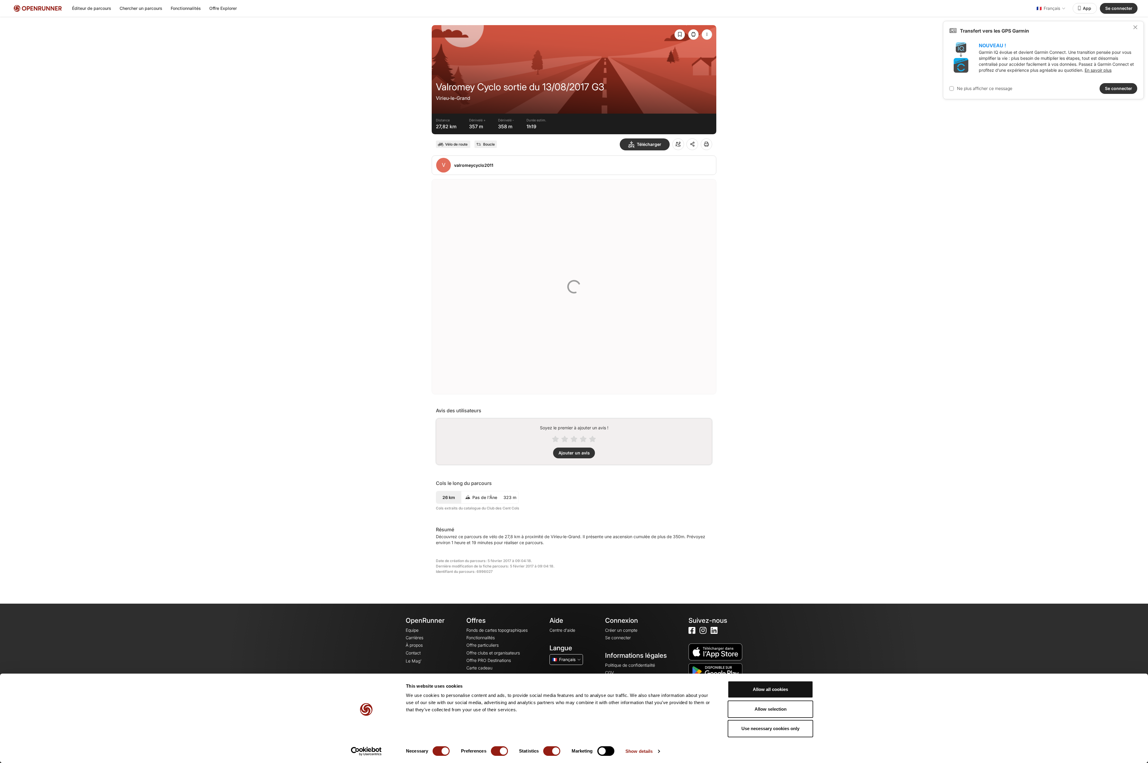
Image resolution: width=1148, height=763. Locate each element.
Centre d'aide (562, 630)
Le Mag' (414, 660)
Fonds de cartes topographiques (497, 630)
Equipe (412, 630)
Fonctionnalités (186, 8)
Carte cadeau (479, 667)
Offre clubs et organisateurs (493, 652)
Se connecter (1118, 8)
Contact (413, 652)
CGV (609, 672)
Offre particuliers (482, 645)
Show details (639, 751)
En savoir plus (1098, 70)
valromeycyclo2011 (473, 165)
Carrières (414, 637)
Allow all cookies (770, 689)
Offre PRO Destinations (488, 660)
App (1087, 8)
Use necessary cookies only (770, 728)
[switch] (499, 751)
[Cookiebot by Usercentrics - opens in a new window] (366, 751)
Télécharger (649, 144)
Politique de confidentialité (630, 665)
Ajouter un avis (574, 452)
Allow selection (771, 709)
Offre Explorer (223, 8)
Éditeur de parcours (91, 8)
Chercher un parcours (141, 8)
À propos (414, 645)
